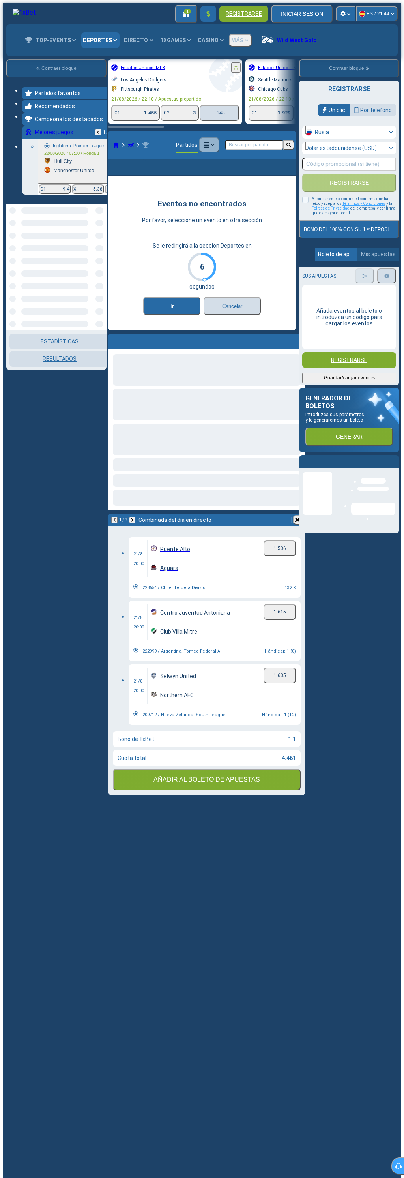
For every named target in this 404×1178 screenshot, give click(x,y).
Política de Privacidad (331, 208)
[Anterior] (98, 132)
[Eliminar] (297, 532)
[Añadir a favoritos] (236, 67)
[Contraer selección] (90, 245)
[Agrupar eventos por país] (100, 245)
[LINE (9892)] (116, 145)
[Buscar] (288, 145)
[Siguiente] (132, 532)
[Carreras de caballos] (131, 145)
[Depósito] (208, 14)
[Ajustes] (345, 13)
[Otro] (209, 144)
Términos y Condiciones (363, 203)
